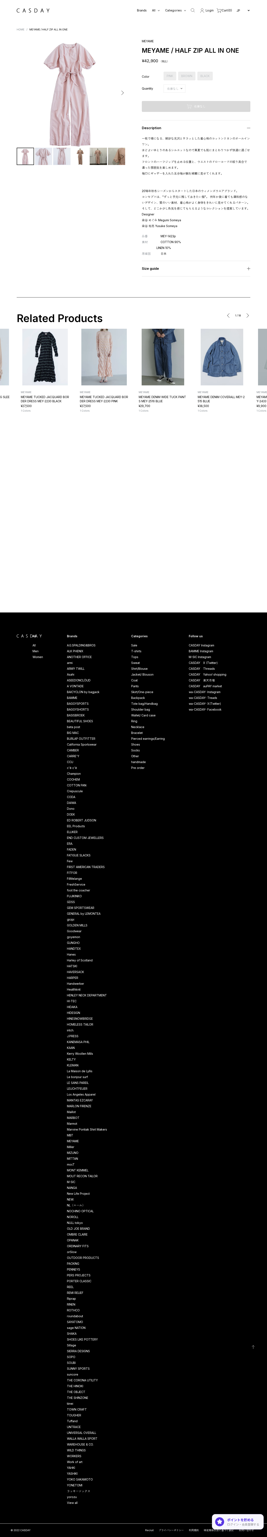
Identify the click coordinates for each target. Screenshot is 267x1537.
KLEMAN (72, 1065)
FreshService (76, 884)
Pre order (138, 768)
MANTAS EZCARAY (80, 1100)
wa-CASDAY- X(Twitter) (205, 703)
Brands (142, 10)
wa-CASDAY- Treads (203, 698)
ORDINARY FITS (78, 1246)
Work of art (74, 1462)
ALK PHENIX (75, 651)
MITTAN (72, 1158)
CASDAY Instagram (201, 645)
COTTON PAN (76, 785)
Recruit (149, 1530)
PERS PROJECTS (79, 1275)
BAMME (72, 698)
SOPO (71, 1357)
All (34, 645)
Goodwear (74, 931)
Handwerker (75, 983)
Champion (74, 773)
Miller (70, 1147)
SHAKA (72, 1333)
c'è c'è (72, 768)
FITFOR (72, 873)
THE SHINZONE (77, 1398)
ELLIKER (72, 832)
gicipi (70, 919)
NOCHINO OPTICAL (80, 1211)
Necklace (137, 727)
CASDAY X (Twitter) (203, 663)
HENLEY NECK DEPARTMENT (87, 995)
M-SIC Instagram (200, 657)
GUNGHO (73, 943)
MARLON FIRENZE (79, 1106)
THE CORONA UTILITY (82, 1380)
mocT (71, 1164)
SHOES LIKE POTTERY (82, 1339)
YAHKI (71, 1468)
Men (36, 651)
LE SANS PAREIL (78, 1083)
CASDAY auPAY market (205, 686)
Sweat (135, 663)
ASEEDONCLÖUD (79, 680)
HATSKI (72, 966)
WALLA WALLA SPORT (82, 1438)
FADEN (71, 849)
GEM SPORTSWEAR (80, 908)
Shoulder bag (140, 709)
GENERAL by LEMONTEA (84, 913)
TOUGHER (74, 1415)
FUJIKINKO (74, 896)
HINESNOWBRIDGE (80, 1018)
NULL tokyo (75, 1223)
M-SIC (71, 1182)
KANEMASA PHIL (78, 1042)
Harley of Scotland (80, 960)
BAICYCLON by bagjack (83, 692)
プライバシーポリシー (171, 1530)
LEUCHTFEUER (77, 1088)
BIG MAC (73, 733)
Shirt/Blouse (139, 668)
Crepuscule (75, 791)
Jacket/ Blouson (142, 674)
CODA (71, 797)
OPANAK (73, 1240)
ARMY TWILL (75, 668)
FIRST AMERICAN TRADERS (86, 867)
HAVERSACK (75, 972)
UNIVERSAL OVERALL (81, 1433)
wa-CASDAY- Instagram (204, 692)
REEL (70, 1287)
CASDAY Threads (202, 668)
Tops (134, 657)
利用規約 (194, 1530)
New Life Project (78, 1193)
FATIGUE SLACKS (79, 855)
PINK (170, 76)
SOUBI (71, 1363)
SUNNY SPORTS (78, 1368)
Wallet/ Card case (143, 715)
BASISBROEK (76, 715)
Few (70, 861)
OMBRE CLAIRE (77, 1234)
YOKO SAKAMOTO (80, 1479)
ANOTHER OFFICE (79, 657)
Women (38, 657)
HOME (20, 29)
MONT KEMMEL (77, 1170)
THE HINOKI (75, 1386)
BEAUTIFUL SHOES (80, 721)
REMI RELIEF (75, 1293)
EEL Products (76, 826)
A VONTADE (75, 686)
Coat (134, 680)
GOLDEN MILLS (77, 925)
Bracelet (137, 733)
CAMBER (73, 750)
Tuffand (72, 1421)
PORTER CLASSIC (79, 1281)
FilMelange (74, 878)
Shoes (135, 744)
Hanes (71, 954)
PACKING (73, 1263)
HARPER (72, 978)
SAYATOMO (75, 1322)
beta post (73, 727)
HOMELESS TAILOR (80, 1024)
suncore (72, 1374)
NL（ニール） (76, 1205)
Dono (70, 808)
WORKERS (74, 1456)
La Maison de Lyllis (79, 1071)
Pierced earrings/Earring (148, 738)
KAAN (71, 1048)
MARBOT (73, 1118)
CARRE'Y (73, 756)
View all (72, 1503)
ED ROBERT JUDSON (81, 820)
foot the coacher (78, 890)
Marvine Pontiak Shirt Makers (87, 1129)
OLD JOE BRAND (78, 1228)
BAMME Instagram (201, 651)
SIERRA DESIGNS (78, 1351)
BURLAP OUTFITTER (81, 738)
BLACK (205, 76)
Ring (134, 721)
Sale (134, 645)
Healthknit (74, 989)
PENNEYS (73, 1269)
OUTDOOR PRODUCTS (83, 1258)
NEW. (70, 1199)
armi (70, 663)
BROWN (186, 76)
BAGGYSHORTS (78, 709)
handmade (138, 762)
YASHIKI (72, 1473)
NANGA (72, 1188)
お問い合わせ (246, 1530)
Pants (135, 686)
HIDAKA (72, 1007)
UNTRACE (74, 1427)
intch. (70, 1030)
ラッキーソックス (78, 1491)
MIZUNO (72, 1153)
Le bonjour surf (77, 1077)
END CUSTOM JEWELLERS (85, 838)
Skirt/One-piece (142, 692)
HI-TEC (72, 1001)
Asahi (70, 674)
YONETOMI (74, 1485)
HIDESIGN (73, 1013)
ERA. (70, 843)
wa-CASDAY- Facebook (205, 709)
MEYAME (73, 1141)
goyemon (73, 937)
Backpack (138, 698)
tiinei (70, 1403)
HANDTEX (74, 948)
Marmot (72, 1123)
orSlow (72, 1252)
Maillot (71, 1112)
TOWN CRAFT (77, 1409)
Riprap (71, 1298)
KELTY (71, 1059)
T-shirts (136, 651)
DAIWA (71, 803)
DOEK (71, 814)
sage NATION (76, 1328)
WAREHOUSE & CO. (80, 1444)
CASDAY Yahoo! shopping (207, 674)
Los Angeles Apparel (81, 1094)
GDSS (71, 902)
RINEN (71, 1304)
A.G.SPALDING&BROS (81, 645)
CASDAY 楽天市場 (202, 680)
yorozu (72, 1497)
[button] (20, 93)
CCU (70, 762)
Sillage (71, 1345)
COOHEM (73, 779)
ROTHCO (73, 1310)
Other (135, 756)
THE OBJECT (76, 1392)
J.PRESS (72, 1036)
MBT (70, 1135)
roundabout (75, 1316)
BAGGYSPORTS (78, 703)
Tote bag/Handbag (144, 703)
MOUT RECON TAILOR (82, 1176)
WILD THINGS (76, 1450)
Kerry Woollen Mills (80, 1053)
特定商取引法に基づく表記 (219, 1530)
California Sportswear (82, 744)
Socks (135, 750)
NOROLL (72, 1217)
